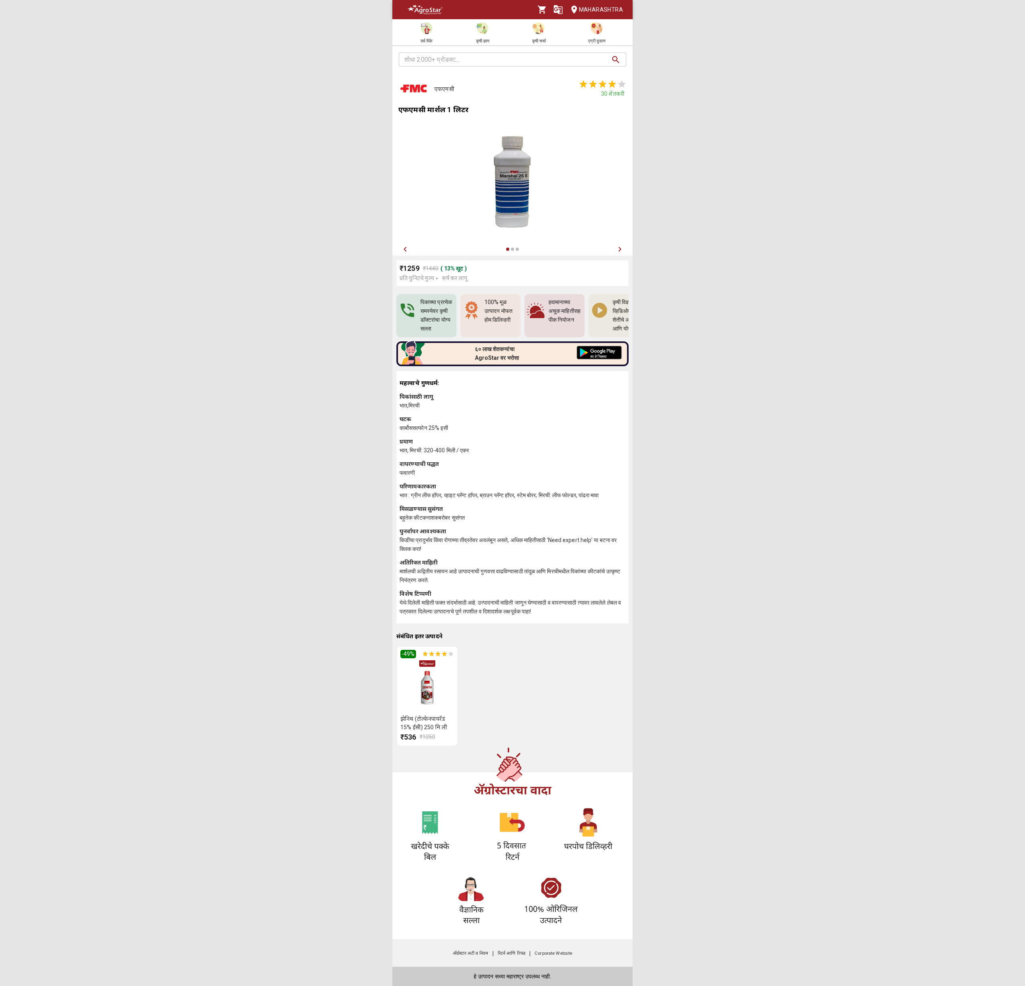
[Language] (558, 10)
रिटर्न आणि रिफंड (511, 953)
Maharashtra (601, 9)
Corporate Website (553, 953)
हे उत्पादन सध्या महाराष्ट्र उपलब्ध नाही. (512, 976)
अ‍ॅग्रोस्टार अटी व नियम (470, 953)
